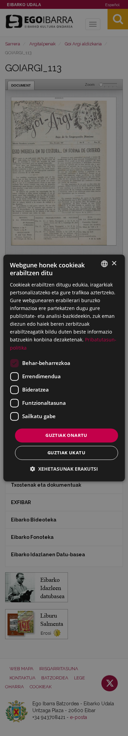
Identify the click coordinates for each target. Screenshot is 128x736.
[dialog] (64, 367)
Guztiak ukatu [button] (66, 453)
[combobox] (104, 263)
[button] (64, 469)
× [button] (113, 263)
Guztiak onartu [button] (66, 435)
